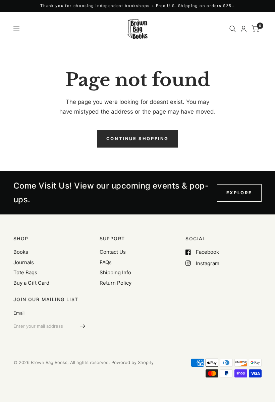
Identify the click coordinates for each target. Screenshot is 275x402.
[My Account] (243, 29)
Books (20, 252)
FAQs (106, 262)
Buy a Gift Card (31, 283)
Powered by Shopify (132, 362)
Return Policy (115, 283)
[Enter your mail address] (83, 326)
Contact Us (113, 252)
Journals (23, 262)
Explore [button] (239, 192)
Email (18, 313)
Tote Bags (25, 272)
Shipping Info (115, 272)
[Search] (232, 29)
